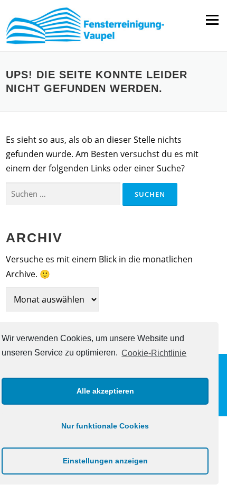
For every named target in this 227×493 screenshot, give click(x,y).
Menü (212, 19)
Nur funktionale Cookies (105, 426)
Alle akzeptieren (105, 391)
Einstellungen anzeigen (105, 461)
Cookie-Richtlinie (153, 353)
